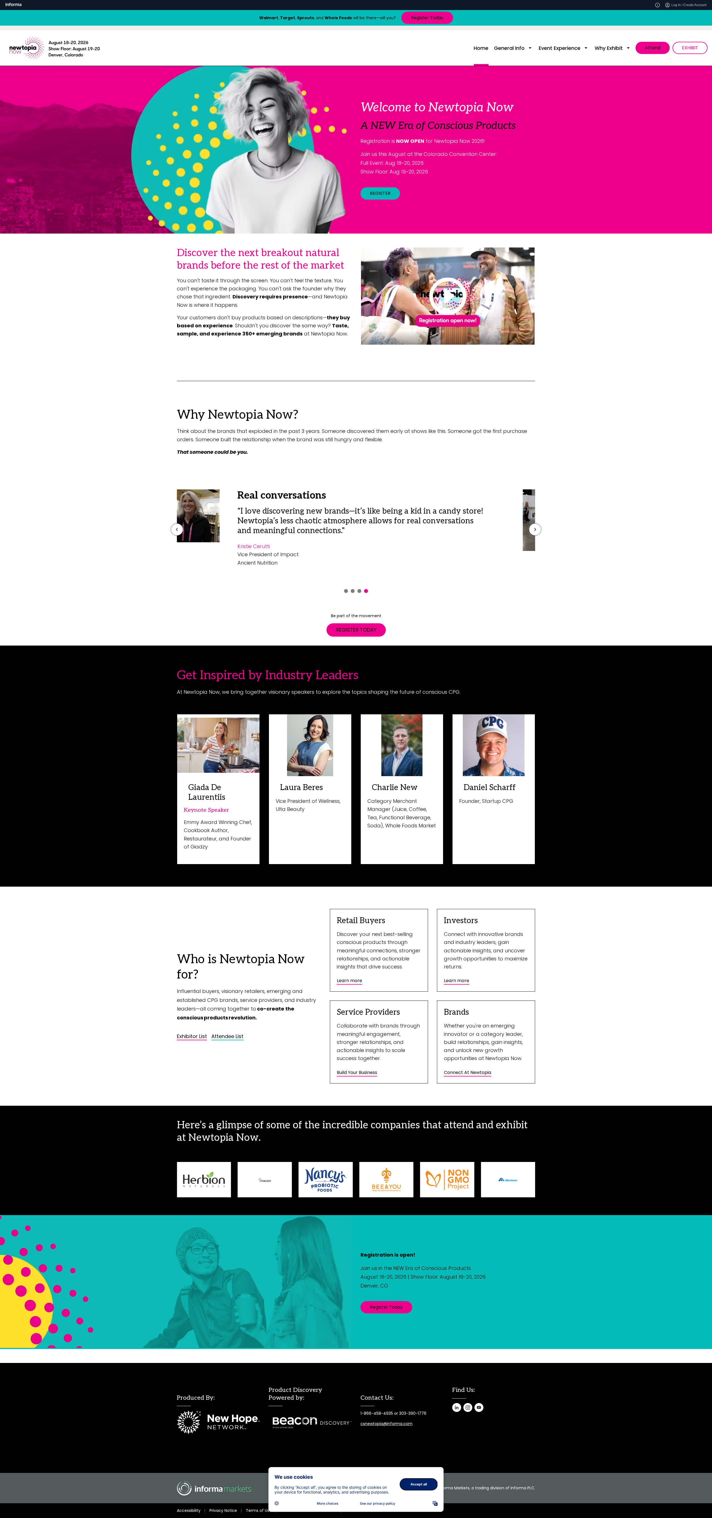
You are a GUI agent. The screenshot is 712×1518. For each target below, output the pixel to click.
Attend (652, 48)
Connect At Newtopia (467, 1072)
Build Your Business (357, 1072)
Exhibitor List (192, 1036)
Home (481, 48)
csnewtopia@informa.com (386, 1423)
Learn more (349, 980)
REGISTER (380, 193)
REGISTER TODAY (356, 629)
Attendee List (227, 1036)
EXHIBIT (690, 48)
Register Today (427, 17)
